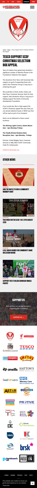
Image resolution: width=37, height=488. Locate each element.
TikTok (25, 475)
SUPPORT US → (18, 317)
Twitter (31, 475)
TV (8, 1)
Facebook (6, 475)
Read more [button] (6, 485)
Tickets (19, 1)
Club (3, 1)
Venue (33, 1)
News (8, 50)
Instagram (13, 475)
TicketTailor (19, 475)
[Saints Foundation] (11, 7)
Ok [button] (32, 483)
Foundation (26, 1)
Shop (13, 1)
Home (4, 50)
